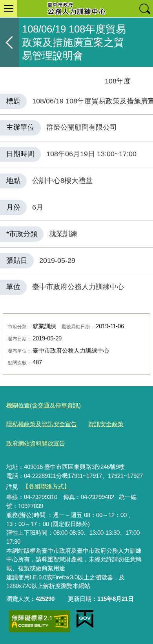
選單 (8, 8)
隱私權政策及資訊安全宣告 (41, 424)
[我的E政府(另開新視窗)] (84, 619)
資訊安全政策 (106, 424)
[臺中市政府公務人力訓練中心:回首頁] (76, 9)
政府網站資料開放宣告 (35, 443)
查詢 (144, 8)
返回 (9, 42)
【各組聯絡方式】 (46, 486)
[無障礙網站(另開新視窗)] (39, 621)
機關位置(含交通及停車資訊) (43, 405)
